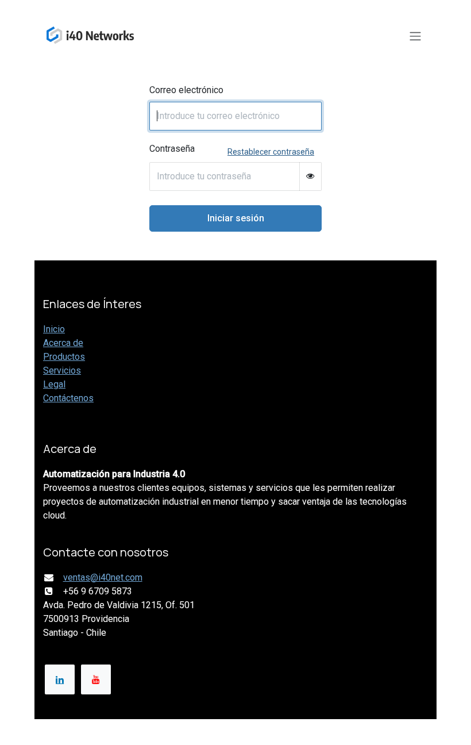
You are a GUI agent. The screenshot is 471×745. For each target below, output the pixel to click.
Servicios (62, 370)
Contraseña (172, 148)
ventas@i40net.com (102, 577)
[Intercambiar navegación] (415, 36)
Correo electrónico (186, 90)
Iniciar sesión (235, 218)
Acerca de (63, 342)
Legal (54, 384)
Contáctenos (68, 398)
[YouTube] (96, 679)
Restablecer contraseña (270, 151)
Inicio (54, 329)
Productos (64, 356)
